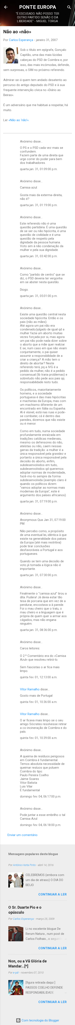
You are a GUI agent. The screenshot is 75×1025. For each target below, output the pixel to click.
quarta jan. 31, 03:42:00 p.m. (39, 256)
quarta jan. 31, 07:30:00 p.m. (39, 575)
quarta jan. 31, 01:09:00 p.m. (39, 169)
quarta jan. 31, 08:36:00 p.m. (39, 630)
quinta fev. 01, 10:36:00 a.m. (38, 702)
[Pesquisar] (69, 7)
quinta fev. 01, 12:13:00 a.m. (38, 677)
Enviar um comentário (23, 835)
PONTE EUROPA (37, 7)
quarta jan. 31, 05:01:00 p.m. (39, 296)
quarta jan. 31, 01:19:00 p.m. (39, 205)
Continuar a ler (52, 894)
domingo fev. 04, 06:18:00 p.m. (40, 825)
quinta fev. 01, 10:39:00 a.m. (38, 738)
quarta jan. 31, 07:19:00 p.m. (39, 501)
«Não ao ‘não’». (19, 120)
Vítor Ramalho (30, 689)
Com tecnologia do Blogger (40, 1020)
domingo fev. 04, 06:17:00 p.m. (40, 796)
